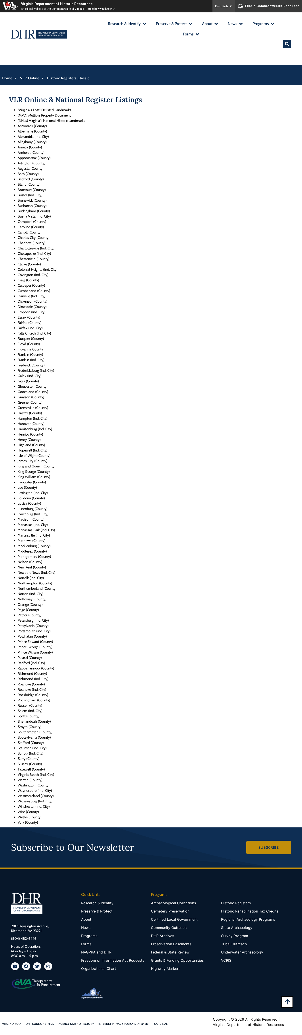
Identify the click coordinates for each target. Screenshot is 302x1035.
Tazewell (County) (31, 769)
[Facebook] (26, 966)
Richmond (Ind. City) (33, 679)
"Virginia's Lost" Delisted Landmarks (44, 110)
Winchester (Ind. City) (34, 806)
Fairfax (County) (29, 323)
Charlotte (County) (32, 243)
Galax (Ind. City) (30, 376)
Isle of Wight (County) (34, 455)
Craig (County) (28, 280)
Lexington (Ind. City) (33, 493)
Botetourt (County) (32, 190)
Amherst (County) (31, 152)
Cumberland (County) (34, 291)
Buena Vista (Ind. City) (34, 216)
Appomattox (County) (34, 158)
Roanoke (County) (31, 684)
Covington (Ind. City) (33, 275)
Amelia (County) (30, 147)
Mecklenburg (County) (34, 546)
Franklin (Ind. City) (31, 360)
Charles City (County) (34, 237)
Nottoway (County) (32, 599)
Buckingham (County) (34, 211)
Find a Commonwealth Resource (272, 6)
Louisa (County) (29, 503)
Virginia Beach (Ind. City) (36, 774)
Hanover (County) (31, 424)
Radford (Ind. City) (31, 663)
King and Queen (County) (36, 466)
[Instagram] (48, 966)
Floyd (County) (29, 344)
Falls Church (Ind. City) (34, 333)
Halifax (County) (30, 413)
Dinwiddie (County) (32, 307)
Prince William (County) (35, 652)
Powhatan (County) (32, 636)
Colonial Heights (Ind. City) (37, 269)
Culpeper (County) (31, 285)
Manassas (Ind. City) (33, 525)
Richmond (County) (32, 673)
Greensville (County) (33, 408)
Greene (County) (30, 402)
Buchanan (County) (32, 206)
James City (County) (32, 461)
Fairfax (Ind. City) (30, 328)
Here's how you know (99, 8)
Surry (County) (28, 759)
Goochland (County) (33, 392)
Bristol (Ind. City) (30, 195)
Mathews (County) (31, 541)
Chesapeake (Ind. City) (34, 253)
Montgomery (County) (34, 556)
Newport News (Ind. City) (36, 572)
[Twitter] (37, 966)
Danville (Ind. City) (31, 296)
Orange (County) (30, 604)
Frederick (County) (31, 365)
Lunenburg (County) (33, 509)
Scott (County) (28, 716)
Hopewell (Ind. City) (32, 450)
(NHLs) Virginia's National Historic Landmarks (51, 121)
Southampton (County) (35, 732)
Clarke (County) (29, 264)
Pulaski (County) (30, 658)
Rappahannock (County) (36, 668)
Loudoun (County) (31, 498)
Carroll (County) (30, 232)
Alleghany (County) (32, 142)
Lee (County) (27, 487)
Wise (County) (28, 812)
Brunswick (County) (32, 200)
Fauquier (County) (31, 339)
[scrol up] (287, 1002)
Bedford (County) (31, 179)
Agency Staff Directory (76, 1023)
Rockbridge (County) (33, 695)
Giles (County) (28, 381)
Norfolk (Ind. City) (31, 578)
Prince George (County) (35, 647)
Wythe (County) (30, 817)
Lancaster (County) (32, 482)
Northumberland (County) (37, 588)
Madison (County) (31, 519)
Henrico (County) (30, 434)
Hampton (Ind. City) (32, 418)
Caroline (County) (31, 227)
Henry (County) (29, 440)
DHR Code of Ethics (40, 1023)
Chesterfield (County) (34, 259)
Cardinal (161, 1023)
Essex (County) (29, 317)
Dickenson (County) (32, 301)
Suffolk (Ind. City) (30, 753)
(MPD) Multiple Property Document (44, 115)
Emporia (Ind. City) (32, 312)
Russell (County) (30, 705)
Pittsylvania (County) (33, 626)
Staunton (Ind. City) (32, 748)
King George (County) (34, 471)
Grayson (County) (31, 397)
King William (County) (34, 477)
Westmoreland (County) (36, 796)
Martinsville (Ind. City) (34, 535)
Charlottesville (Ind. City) (36, 248)
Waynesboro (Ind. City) (35, 790)
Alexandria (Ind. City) (33, 136)
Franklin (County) (30, 354)
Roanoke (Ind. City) (32, 689)
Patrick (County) (29, 615)
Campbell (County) (32, 222)
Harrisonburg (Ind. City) (35, 429)
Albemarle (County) (32, 131)
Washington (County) (34, 785)
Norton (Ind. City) (31, 594)
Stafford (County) (31, 743)
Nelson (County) (30, 562)
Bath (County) (28, 174)
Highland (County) (31, 445)
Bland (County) (29, 184)
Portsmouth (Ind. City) (34, 631)
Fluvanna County (30, 349)
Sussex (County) (30, 764)
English (224, 6)
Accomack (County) (32, 126)
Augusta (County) (31, 168)
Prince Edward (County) (35, 642)
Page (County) (28, 610)
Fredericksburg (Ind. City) (36, 370)
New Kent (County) (32, 567)
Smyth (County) (30, 727)
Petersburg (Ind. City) (33, 620)
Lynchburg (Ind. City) (33, 514)
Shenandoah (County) (34, 721)
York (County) (28, 822)
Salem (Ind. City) (30, 711)
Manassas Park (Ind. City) (36, 530)
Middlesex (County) (32, 551)
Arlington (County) (31, 163)
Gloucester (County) (33, 386)
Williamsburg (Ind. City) (35, 801)
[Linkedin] (15, 966)
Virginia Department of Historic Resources (57, 4)
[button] (127, 24)
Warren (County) (30, 780)
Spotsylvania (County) (34, 737)
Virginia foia (11, 1023)
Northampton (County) (35, 583)
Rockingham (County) (34, 700)
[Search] (287, 44)
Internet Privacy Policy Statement (124, 1023)
